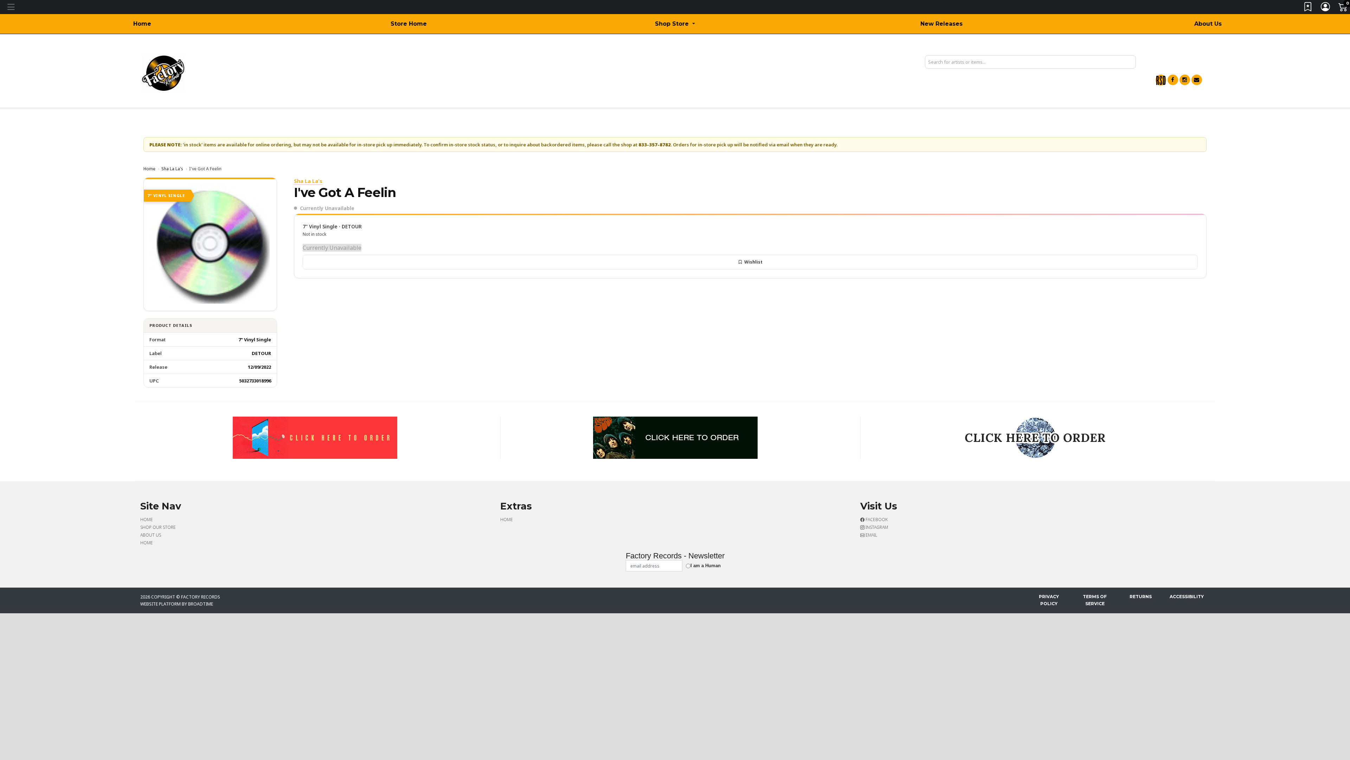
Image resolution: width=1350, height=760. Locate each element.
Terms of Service (1095, 600)
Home (142, 23)
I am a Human (705, 565)
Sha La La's (172, 169)
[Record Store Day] (1161, 80)
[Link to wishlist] (1308, 8)
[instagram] (1185, 80)
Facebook (876, 519)
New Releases (941, 23)
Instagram (876, 527)
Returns (1141, 596)
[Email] (1197, 80)
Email (870, 535)
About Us (1208, 23)
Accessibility (1187, 596)
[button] (674, 24)
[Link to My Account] (1326, 8)
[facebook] (1173, 80)
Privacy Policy (1049, 600)
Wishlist (753, 262)
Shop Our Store (158, 527)
